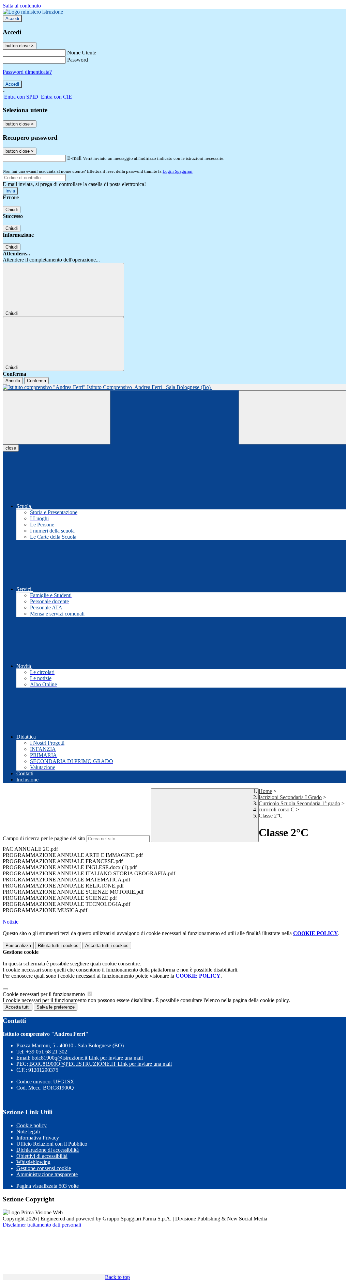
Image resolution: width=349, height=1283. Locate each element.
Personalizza (18, 945)
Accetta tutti (106, 945)
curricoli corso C (276, 809)
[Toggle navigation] (56, 417)
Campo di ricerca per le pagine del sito (44, 838)
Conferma (36, 380)
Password (77, 60)
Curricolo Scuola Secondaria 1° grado (299, 803)
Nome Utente (81, 52)
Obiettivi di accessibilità (41, 1156)
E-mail (74, 158)
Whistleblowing (33, 1162)
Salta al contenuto (22, 6)
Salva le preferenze (55, 1007)
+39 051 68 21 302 (46, 1051)
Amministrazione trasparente (47, 1174)
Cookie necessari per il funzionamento (44, 994)
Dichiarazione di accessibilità (47, 1150)
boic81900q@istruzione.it (87, 1058)
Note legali (28, 1131)
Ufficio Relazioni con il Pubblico (51, 1144)
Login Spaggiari (178, 171)
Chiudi (11, 209)
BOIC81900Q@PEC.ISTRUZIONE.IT (100, 1064)
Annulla (12, 380)
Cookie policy (31, 1125)
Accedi (12, 18)
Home (265, 791)
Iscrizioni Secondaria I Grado (290, 797)
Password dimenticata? (27, 72)
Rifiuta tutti (58, 945)
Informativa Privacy (37, 1138)
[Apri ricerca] (292, 417)
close (10, 448)
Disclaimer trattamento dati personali (42, 1225)
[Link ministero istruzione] (33, 12)
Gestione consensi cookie (43, 1168)
